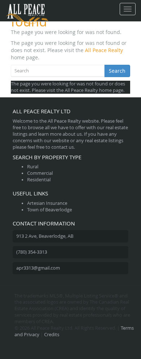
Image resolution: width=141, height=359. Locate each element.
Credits (51, 334)
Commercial (40, 173)
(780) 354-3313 (31, 252)
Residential (39, 180)
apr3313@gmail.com (38, 268)
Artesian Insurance (47, 203)
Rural (32, 167)
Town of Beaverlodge (49, 210)
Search (117, 70)
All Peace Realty (104, 50)
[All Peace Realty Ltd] (27, 9)
